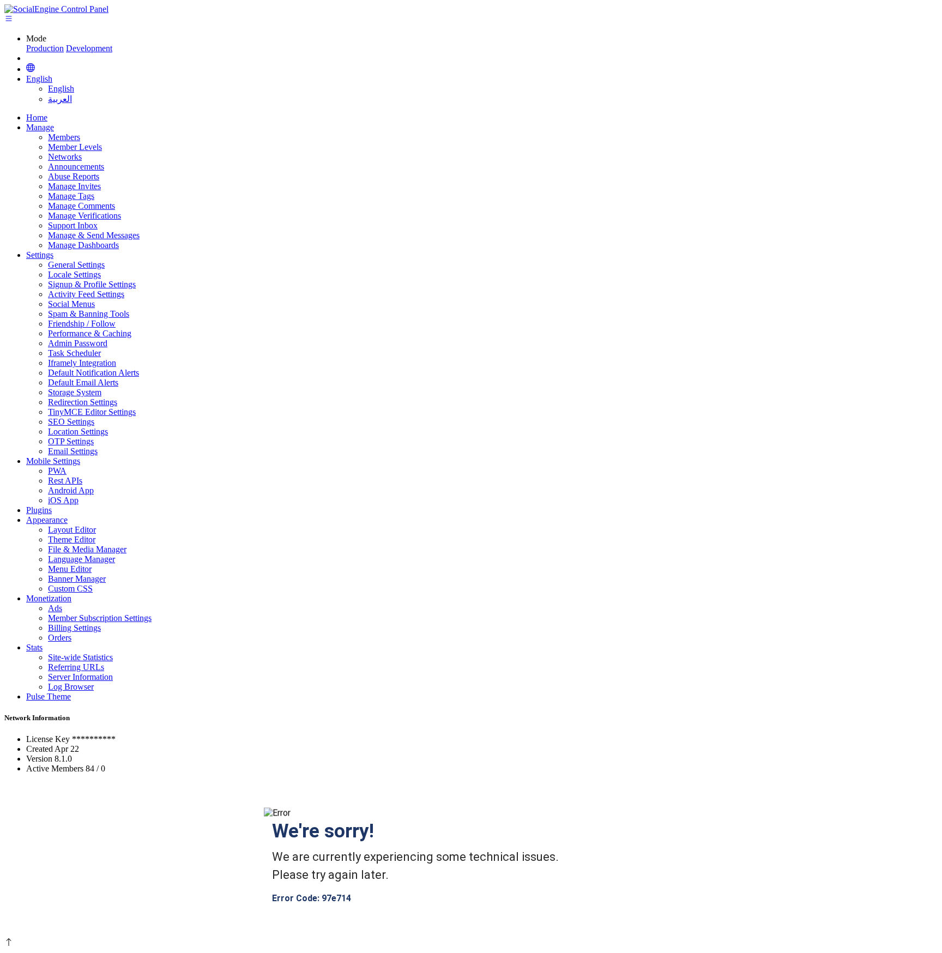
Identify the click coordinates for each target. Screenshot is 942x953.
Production (45, 48)
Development (89, 48)
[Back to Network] (30, 68)
